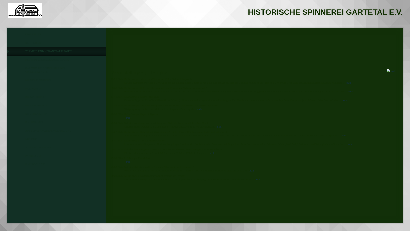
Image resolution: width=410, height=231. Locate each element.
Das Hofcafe (34, 122)
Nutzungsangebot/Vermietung (48, 130)
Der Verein (33, 88)
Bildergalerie (36, 113)
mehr (348, 82)
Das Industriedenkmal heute (47, 59)
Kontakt (31, 139)
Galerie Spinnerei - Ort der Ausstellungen (45, 70)
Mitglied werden (38, 147)
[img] (24, 10)
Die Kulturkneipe (38, 80)
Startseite (33, 34)
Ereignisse (33, 43)
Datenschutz (35, 164)
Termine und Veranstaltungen (48, 51)
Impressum (33, 155)
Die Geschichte (36, 105)
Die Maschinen (35, 97)
